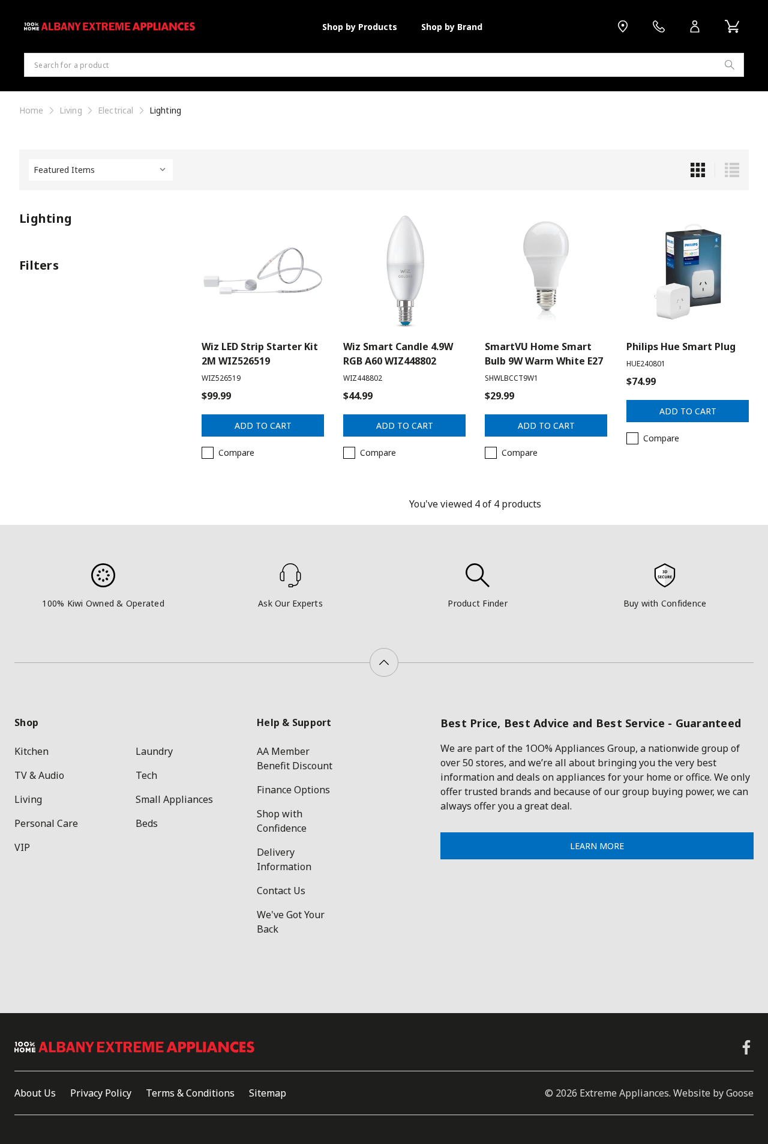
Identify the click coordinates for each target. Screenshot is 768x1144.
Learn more (597, 846)
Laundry (154, 751)
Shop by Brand (451, 26)
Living (28, 799)
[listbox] (101, 170)
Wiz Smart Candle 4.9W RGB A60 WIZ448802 (398, 354)
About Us (35, 1093)
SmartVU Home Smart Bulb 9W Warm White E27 (544, 354)
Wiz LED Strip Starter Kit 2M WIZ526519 (260, 354)
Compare (236, 452)
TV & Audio (39, 775)
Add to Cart (263, 425)
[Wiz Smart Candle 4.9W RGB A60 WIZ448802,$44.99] (404, 271)
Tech (146, 775)
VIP (22, 847)
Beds (147, 823)
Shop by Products (359, 26)
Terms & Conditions (190, 1093)
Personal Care (46, 823)
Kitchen (31, 751)
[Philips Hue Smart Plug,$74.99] (687, 271)
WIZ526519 (221, 378)
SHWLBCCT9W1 (511, 378)
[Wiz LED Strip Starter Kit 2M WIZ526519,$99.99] (263, 271)
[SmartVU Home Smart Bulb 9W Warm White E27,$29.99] (546, 271)
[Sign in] (695, 26)
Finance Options (293, 789)
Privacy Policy (100, 1093)
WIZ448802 (362, 378)
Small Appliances (174, 799)
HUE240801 (645, 364)
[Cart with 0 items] (732, 26)
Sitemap (267, 1093)
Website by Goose (713, 1093)
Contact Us (281, 890)
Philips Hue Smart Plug (681, 346)
